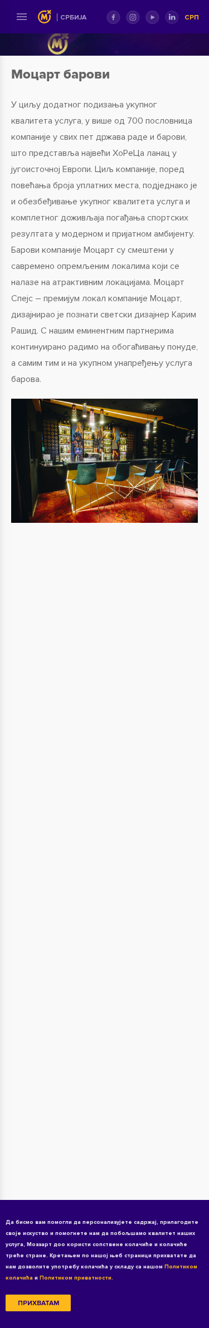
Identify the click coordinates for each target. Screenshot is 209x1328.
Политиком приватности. (76, 1278)
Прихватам (38, 1303)
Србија (73, 17)
